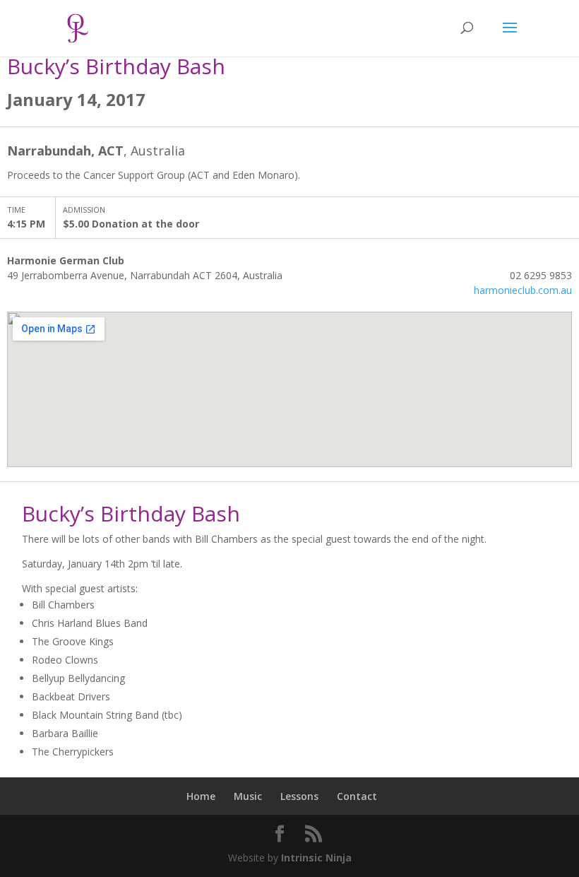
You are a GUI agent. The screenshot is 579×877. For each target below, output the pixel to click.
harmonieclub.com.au (523, 290)
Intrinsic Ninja (316, 857)
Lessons (299, 796)
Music (248, 796)
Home (200, 796)
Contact (357, 796)
